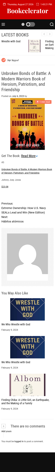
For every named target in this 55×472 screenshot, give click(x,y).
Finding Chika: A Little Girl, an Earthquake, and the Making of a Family (25, 401)
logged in (19, 441)
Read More (28, 156)
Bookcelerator (27, 10)
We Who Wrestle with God (15, 324)
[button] (49, 34)
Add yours (6, 431)
